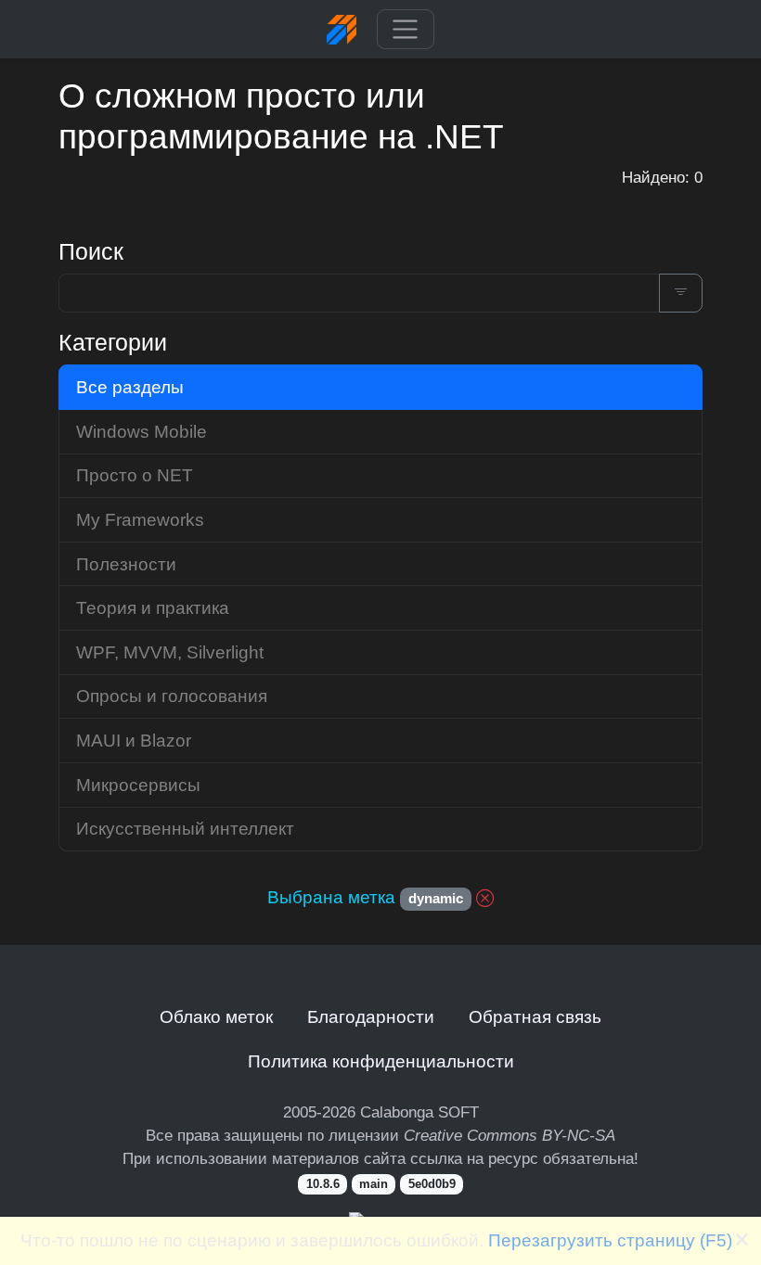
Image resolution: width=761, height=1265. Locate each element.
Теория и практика (152, 607)
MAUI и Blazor (133, 740)
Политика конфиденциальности (381, 1061)
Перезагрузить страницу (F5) (610, 1240)
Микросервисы (138, 784)
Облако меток (216, 1016)
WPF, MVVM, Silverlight (170, 652)
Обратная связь (535, 1016)
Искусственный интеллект (185, 828)
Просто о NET (134, 475)
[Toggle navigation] (405, 29)
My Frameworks (140, 519)
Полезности (126, 564)
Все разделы (130, 387)
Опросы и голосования (171, 695)
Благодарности (370, 1016)
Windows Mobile (141, 431)
